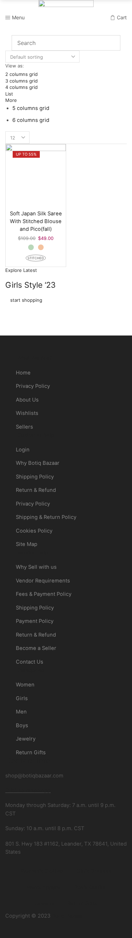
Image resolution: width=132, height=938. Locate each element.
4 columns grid (21, 87)
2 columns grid (21, 74)
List (9, 94)
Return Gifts (82, 903)
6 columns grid (30, 120)
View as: (14, 66)
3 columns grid (21, 81)
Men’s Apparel (44, 887)
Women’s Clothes (42, 871)
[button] (21, 270)
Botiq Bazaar (67, 916)
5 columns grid (30, 108)
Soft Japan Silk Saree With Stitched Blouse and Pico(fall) (36, 221)
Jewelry (45, 903)
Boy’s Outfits (90, 887)
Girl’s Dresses (93, 871)
